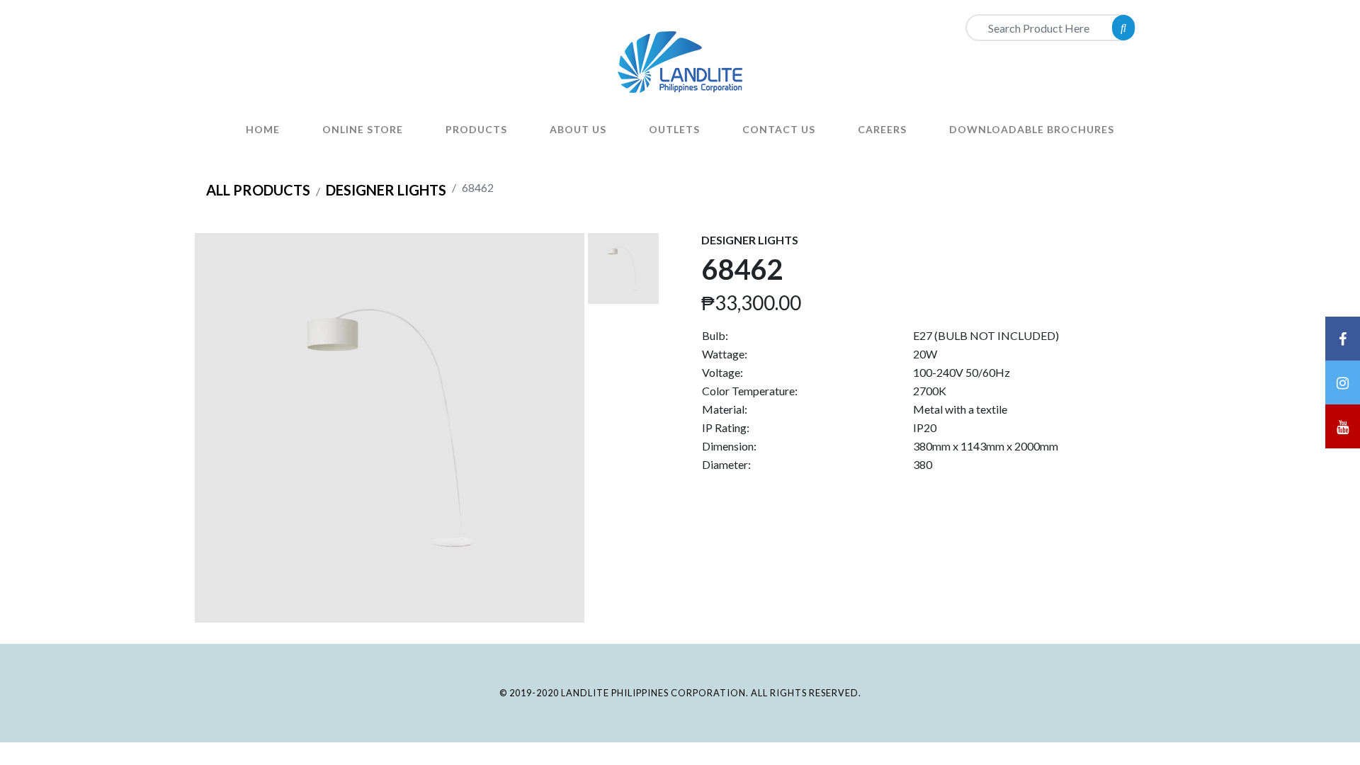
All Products (258, 189)
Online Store (362, 129)
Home (263, 129)
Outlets (674, 129)
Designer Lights (386, 189)
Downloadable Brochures (1031, 129)
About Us (578, 129)
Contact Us (778, 129)
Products (476, 129)
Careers (882, 129)
